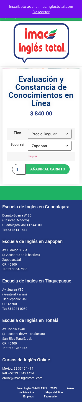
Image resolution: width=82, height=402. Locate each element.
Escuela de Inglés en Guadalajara (35, 206)
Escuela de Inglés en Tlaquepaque (36, 281)
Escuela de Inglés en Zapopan (32, 241)
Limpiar (32, 156)
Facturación (51, 396)
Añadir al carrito (47, 169)
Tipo (17, 132)
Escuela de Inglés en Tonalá (30, 320)
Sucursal (17, 144)
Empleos (28, 396)
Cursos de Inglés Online (26, 360)
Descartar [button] (41, 12)
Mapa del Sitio (54, 392)
